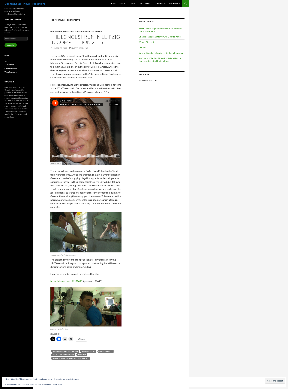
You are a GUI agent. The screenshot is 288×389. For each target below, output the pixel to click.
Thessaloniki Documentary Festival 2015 (71, 358)
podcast (82, 355)
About (122, 3)
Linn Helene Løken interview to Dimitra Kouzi (160, 36)
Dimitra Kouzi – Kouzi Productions (24, 3)
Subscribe (11, 45)
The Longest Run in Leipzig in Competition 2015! (85, 39)
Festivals (71, 32)
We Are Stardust (146, 42)
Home (113, 3)
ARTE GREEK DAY (88, 351)
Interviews (82, 32)
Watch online (95, 32)
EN (64, 32)
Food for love (105, 351)
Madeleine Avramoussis (63, 355)
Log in (6, 61)
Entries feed (9, 65)
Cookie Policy (57, 384)
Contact (132, 3)
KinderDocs (174, 3)
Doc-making (145, 3)
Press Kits (159, 3)
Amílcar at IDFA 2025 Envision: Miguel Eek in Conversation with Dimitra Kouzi (160, 59)
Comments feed (10, 68)
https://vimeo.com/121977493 (66, 281)
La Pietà (142, 47)
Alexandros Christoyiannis (65, 351)
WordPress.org (10, 72)
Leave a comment (79, 48)
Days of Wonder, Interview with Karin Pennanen (161, 53)
